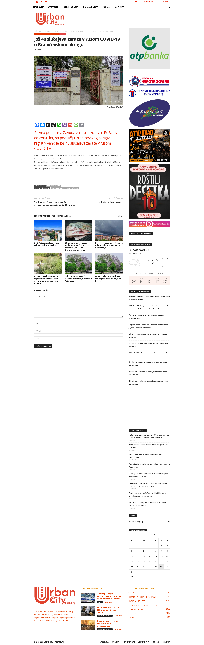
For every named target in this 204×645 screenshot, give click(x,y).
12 (144, 556)
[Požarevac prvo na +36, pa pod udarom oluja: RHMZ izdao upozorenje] (109, 230)
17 (132, 561)
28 (156, 567)
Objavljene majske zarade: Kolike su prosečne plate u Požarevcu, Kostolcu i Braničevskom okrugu (77, 246)
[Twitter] (41, 2)
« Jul (131, 576)
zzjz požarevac (72, 188)
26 (144, 567)
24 (132, 567)
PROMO (106, 7)
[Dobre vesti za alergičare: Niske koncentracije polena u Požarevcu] (78, 263)
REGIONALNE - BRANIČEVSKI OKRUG (46, 34)
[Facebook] (33, 2)
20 (150, 561)
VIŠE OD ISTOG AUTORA (61, 216)
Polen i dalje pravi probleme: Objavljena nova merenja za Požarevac (108, 278)
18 (138, 561)
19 (144, 561)
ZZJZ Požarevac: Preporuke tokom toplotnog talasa (46, 244)
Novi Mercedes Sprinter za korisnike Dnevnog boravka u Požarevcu (149, 504)
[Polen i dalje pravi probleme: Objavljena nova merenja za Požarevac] (109, 263)
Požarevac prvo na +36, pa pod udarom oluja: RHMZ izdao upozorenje (109, 245)
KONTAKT (119, 7)
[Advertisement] (122, 19)
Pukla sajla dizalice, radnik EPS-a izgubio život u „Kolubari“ (149, 446)
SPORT (131, 618)
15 (161, 556)
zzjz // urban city (53, 186)
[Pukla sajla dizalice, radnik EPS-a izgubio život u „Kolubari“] (88, 611)
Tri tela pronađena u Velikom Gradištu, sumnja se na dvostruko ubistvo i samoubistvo (149, 436)
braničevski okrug (58, 188)
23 (167, 561)
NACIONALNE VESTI (105, 616)
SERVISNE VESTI (71, 7)
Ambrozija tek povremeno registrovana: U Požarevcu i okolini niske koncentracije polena (47, 279)
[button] (169, 7)
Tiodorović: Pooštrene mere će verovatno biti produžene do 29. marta (54, 203)
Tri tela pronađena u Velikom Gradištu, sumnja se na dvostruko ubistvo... (109, 596)
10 (132, 556)
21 (156, 561)
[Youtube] (45, 2)
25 (138, 567)
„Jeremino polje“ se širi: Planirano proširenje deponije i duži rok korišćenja (148, 484)
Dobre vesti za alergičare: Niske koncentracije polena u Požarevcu (78, 278)
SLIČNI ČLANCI (42, 216)
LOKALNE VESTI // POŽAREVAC (142, 597)
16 (167, 556)
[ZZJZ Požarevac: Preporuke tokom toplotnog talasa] (48, 230)
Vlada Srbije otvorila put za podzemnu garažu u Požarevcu (149, 465)
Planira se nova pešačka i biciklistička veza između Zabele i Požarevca (147, 494)
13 (150, 556)
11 (138, 556)
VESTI (63, 34)
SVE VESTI (53, 7)
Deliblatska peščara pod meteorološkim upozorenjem (146, 455)
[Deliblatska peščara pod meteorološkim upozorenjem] (88, 625)
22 (161, 561)
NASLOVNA (38, 7)
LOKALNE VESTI (90, 7)
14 (156, 556)
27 (150, 567)
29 (161, 567)
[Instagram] (37, 2)
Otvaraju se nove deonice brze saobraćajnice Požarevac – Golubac (148, 475)
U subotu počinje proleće (110, 202)
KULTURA (132, 614)
